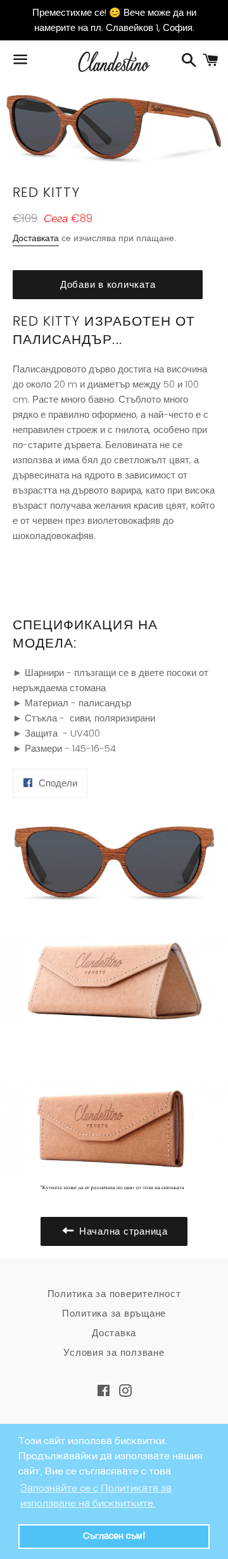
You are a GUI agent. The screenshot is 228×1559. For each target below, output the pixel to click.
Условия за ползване (113, 1352)
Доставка (114, 1332)
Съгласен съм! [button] (114, 1536)
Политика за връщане (114, 1313)
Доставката (36, 238)
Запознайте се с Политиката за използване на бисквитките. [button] (96, 1496)
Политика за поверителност (114, 1293)
